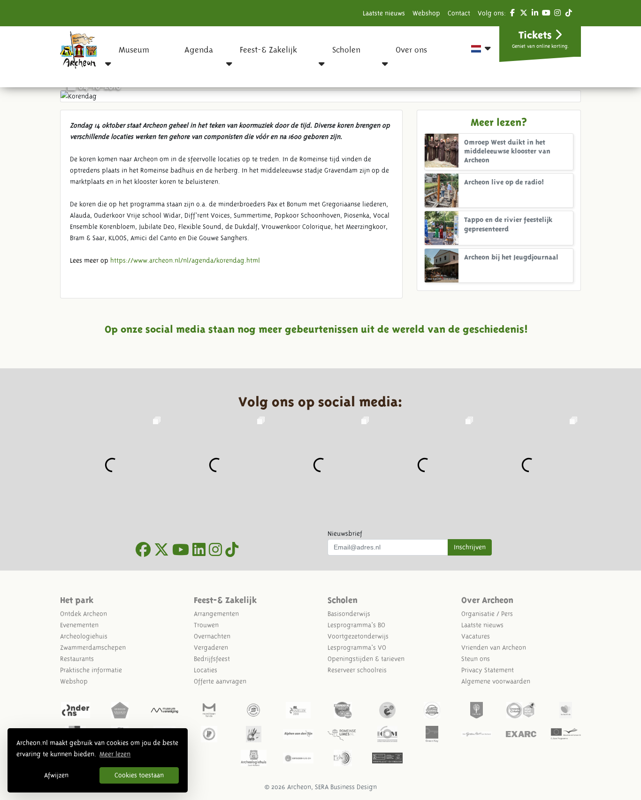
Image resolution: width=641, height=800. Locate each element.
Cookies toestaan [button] (139, 775)
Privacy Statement (487, 670)
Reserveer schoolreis (357, 670)
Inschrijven (470, 547)
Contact (459, 13)
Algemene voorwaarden (495, 681)
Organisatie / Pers (487, 613)
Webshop (426, 13)
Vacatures (475, 636)
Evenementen (79, 625)
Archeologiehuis (83, 636)
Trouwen (206, 625)
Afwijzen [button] (56, 775)
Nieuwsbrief (345, 533)
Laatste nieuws (384, 13)
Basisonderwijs (349, 613)
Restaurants (77, 659)
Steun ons (475, 659)
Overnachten (212, 636)
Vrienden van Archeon (493, 647)
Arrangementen (216, 613)
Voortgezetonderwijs (358, 636)
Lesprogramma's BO (356, 625)
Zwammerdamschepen (93, 647)
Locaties (205, 670)
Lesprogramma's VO (357, 647)
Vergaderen (211, 647)
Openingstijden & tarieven (366, 659)
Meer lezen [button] (114, 754)
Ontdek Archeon (83, 613)
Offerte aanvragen (220, 681)
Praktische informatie (91, 670)
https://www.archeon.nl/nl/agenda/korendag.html (185, 260)
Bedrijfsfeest (212, 659)
